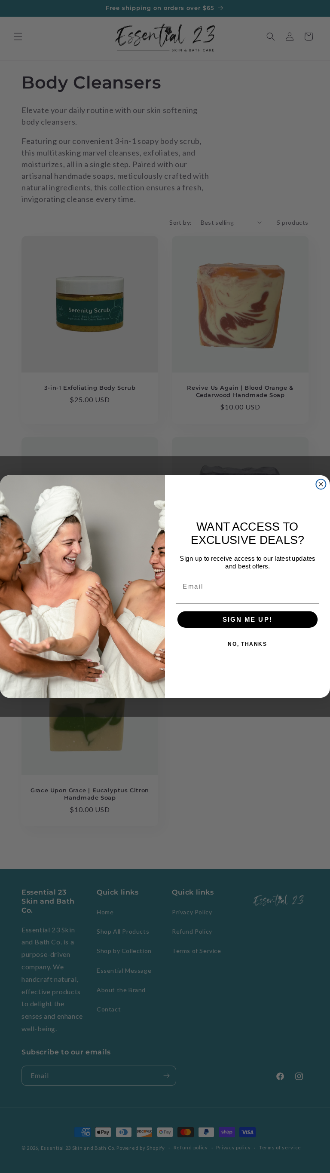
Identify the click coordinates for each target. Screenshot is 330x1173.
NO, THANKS (247, 644)
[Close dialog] (321, 484)
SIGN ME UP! (247, 619)
